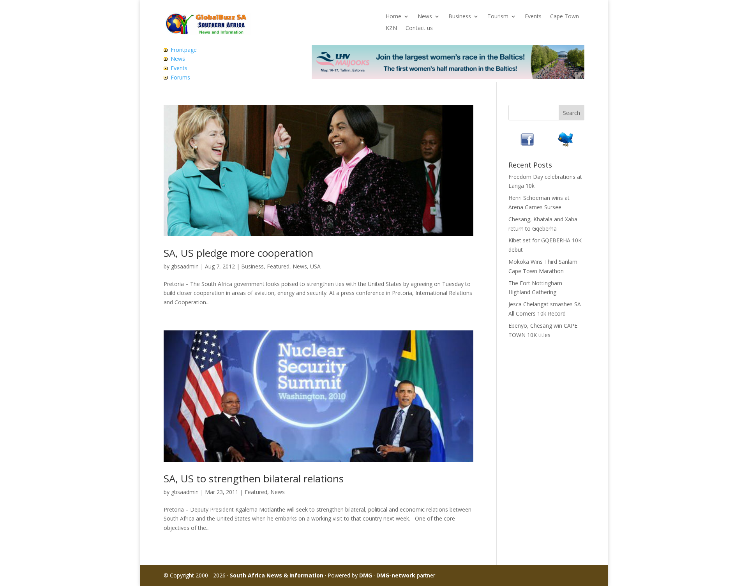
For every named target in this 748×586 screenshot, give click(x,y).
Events (533, 17)
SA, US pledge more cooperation (238, 253)
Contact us (419, 28)
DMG (365, 575)
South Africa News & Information (276, 575)
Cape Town (564, 17)
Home (393, 17)
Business (459, 17)
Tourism (497, 17)
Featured (278, 266)
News (425, 17)
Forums (180, 77)
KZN (391, 28)
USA (315, 266)
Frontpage (184, 49)
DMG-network (395, 575)
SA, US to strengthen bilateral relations (254, 478)
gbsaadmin (185, 266)
